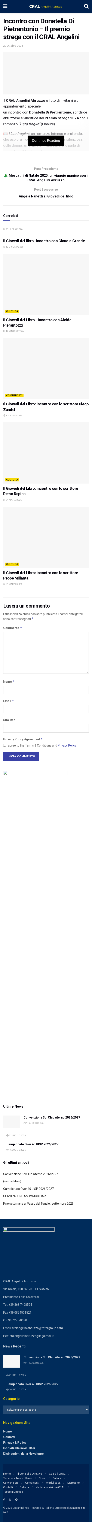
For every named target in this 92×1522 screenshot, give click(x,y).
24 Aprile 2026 (13, 500)
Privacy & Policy (14, 1442)
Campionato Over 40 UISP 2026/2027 (32, 1144)
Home (7, 1431)
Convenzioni (10, 1482)
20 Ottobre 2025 (13, 45)
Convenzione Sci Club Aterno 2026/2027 (52, 1117)
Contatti (9, 1437)
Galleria (24, 1487)
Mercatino (73, 1482)
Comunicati (14, 395)
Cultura (12, 311)
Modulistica (53, 1482)
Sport (42, 1478)
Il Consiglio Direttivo (30, 1473)
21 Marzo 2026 (13, 584)
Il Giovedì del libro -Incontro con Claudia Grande (44, 241)
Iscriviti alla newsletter (19, 1448)
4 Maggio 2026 (13, 415)
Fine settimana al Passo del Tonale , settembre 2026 (38, 1203)
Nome (9, 682)
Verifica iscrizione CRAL (50, 1487)
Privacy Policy (67, 745)
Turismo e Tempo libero (17, 1478)
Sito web (9, 720)
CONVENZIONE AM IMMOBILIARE (25, 1196)
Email (8, 701)
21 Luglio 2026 (13, 229)
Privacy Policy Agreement (23, 739)
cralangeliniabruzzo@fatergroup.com (37, 1328)
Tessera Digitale (13, 1491)
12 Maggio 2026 (14, 331)
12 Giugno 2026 (14, 247)
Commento (12, 628)
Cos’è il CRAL (57, 1473)
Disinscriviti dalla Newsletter (23, 1453)
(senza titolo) (12, 1181)
